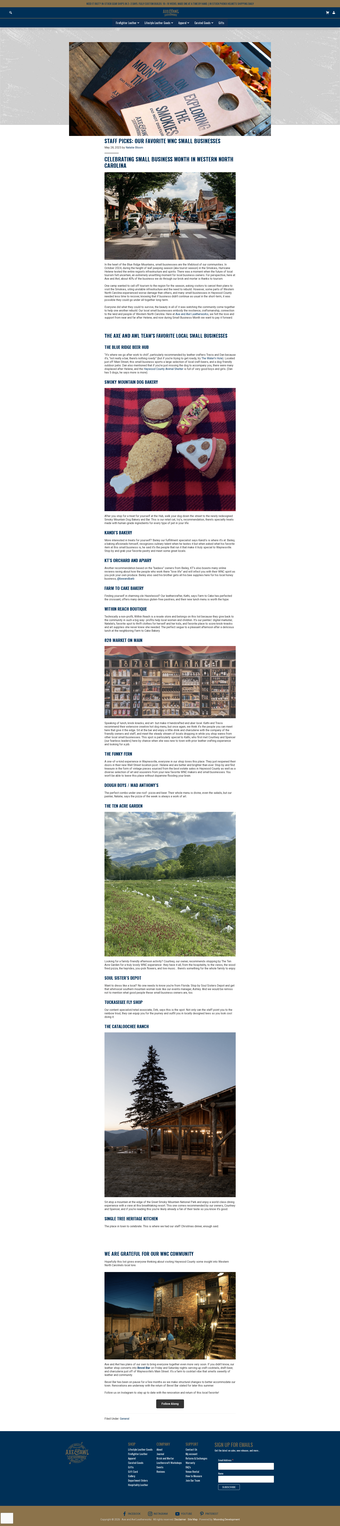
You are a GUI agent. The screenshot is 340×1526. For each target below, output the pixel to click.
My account (191, 1454)
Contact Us (191, 1449)
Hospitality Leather (138, 1485)
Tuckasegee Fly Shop (123, 1002)
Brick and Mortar (165, 1458)
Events (160, 1467)
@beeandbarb (125, 578)
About (160, 1449)
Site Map (193, 1519)
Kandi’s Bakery (118, 532)
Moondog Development (227, 1519)
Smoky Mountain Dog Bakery (131, 382)
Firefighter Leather (138, 1454)
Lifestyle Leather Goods (140, 1449)
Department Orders (138, 1480)
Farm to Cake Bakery (124, 588)
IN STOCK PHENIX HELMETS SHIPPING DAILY (231, 3)
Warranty (190, 1463)
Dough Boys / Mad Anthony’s (131, 785)
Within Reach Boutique (125, 608)
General (124, 1418)
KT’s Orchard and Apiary (127, 560)
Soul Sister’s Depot (122, 978)
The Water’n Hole (212, 358)
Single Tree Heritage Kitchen (131, 1218)
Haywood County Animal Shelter (163, 369)
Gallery (131, 1476)
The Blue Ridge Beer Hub (126, 347)
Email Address (225, 1460)
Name (220, 1473)
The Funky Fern (118, 753)
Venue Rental (192, 1471)
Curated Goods (135, 1463)
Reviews (161, 1471)
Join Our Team (193, 1480)
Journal (160, 1454)
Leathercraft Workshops (169, 1463)
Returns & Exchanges (196, 1458)
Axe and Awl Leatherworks (191, 314)
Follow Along (170, 1403)
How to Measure (194, 1476)
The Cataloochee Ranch (126, 1026)
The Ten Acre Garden (123, 805)
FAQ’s (188, 1467)
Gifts (131, 1467)
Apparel (132, 1458)
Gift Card (133, 1471)
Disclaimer (180, 1519)
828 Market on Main (123, 640)
